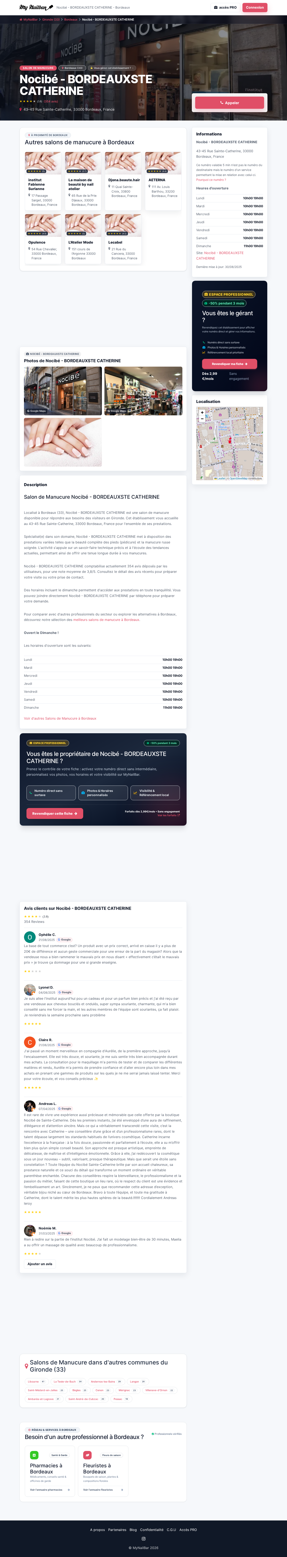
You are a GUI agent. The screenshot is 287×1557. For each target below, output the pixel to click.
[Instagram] (143, 1539)
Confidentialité (151, 1530)
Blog (133, 1530)
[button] (229, 440)
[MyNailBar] (36, 7)
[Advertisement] (103, 308)
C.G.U (171, 1530)
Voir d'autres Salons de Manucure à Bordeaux (60, 718)
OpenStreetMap (239, 478)
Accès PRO (188, 1530)
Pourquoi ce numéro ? (211, 179)
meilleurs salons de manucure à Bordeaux (106, 620)
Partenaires (117, 1530)
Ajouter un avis (40, 1264)
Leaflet (221, 478)
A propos (97, 1530)
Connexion (255, 7)
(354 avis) (51, 101)
